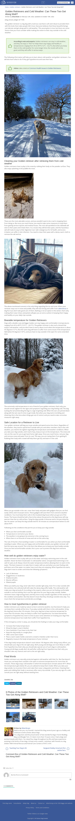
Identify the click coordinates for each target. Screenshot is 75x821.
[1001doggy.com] (8, 2)
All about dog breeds (41, 818)
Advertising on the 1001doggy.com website (59, 803)
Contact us (41, 803)
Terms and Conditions (42, 807)
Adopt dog (26, 803)
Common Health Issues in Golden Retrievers (45, 68)
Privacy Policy (30, 807)
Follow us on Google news (40, 814)
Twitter (7, 683)
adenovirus (62, 308)
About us (33, 803)
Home (7, 7)
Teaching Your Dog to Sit (18, 748)
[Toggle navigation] (43, 2)
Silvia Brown (26, 728)
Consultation (17, 803)
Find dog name (7, 803)
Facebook (12, 683)
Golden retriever (15, 7)
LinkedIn (19, 683)
